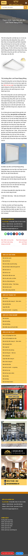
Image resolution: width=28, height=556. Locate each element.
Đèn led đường (6, 324)
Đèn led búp (6, 379)
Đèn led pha (6, 318)
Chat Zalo (19, 553)
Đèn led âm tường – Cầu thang (10, 284)
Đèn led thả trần (7, 304)
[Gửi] (25, 7)
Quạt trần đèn (6, 307)
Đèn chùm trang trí (7, 361)
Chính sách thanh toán (7, 522)
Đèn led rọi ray (6, 370)
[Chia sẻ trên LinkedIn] (19, 234)
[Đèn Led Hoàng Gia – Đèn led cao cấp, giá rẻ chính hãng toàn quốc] (16, 2)
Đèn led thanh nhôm (8, 381)
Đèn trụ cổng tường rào (9, 281)
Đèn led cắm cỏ (7, 269)
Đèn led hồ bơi (6, 261)
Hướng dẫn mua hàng (7, 520)
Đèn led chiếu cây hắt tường (10, 264)
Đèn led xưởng (6, 321)
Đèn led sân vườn (7, 287)
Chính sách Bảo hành (6, 526)
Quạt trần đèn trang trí (8, 358)
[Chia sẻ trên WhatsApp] (5, 234)
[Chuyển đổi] (26, 258)
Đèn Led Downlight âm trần (9, 338)
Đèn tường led (6, 355)
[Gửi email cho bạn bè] (14, 234)
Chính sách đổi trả (6, 528)
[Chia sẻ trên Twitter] (11, 234)
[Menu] (4, 2)
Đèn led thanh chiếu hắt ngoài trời (11, 266)
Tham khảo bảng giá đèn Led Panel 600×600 (21, 242)
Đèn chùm (5, 298)
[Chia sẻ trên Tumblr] (22, 234)
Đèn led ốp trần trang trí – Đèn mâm (12, 301)
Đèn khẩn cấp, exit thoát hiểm (10, 327)
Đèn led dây (6, 376)
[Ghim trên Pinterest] (17, 234)
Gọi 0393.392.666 (7, 553)
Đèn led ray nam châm (8, 373)
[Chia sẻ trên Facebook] (8, 234)
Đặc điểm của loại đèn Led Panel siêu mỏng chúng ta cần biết (7, 242)
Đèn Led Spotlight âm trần (9, 335)
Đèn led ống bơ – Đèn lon (9, 353)
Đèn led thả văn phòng (8, 350)
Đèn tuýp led (6, 347)
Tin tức (14, 18)
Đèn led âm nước (7, 258)
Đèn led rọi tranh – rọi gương (10, 310)
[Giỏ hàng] (26, 2)
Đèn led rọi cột (6, 272)
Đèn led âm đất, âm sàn (9, 275)
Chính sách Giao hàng (7, 524)
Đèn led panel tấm (7, 344)
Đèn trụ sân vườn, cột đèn (9, 278)
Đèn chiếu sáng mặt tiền (9, 290)
